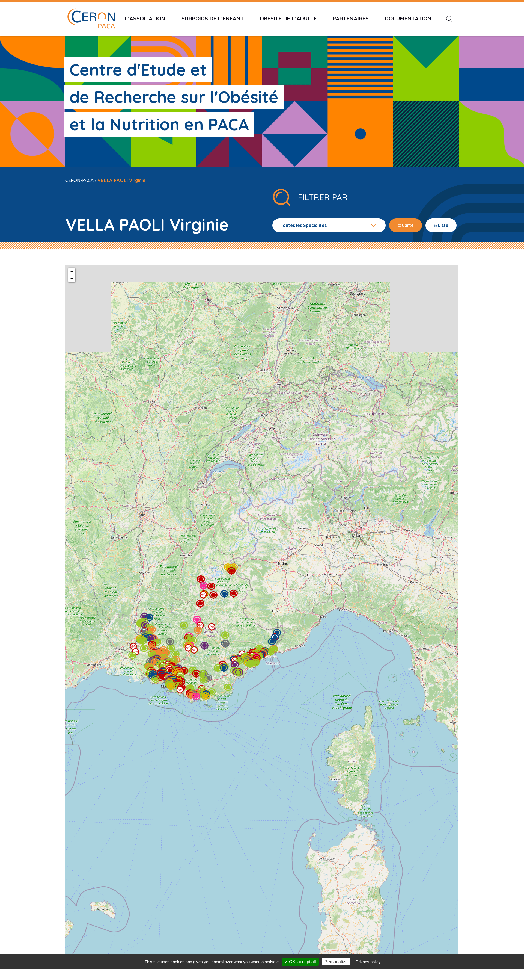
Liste (443, 225)
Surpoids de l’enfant (212, 18)
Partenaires (351, 18)
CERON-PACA (80, 180)
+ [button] (71, 271)
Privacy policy (368, 961)
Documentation (408, 18)
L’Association (145, 18)
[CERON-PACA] (91, 18)
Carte (408, 225)
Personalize (336, 961)
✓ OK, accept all (300, 961)
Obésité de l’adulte (288, 18)
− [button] (71, 278)
